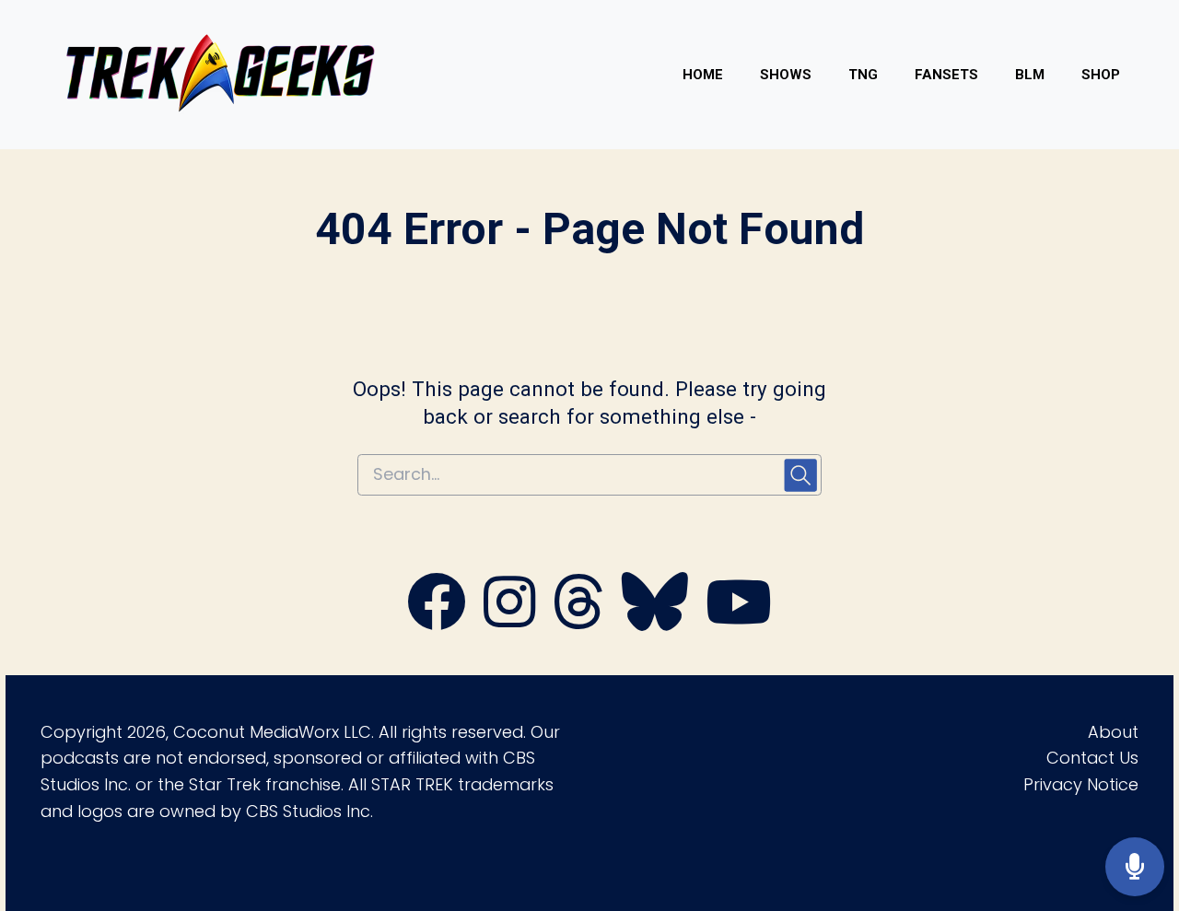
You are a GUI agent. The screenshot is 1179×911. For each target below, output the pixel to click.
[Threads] (578, 621)
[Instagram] (509, 621)
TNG (863, 74)
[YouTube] (739, 621)
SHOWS (785, 74)
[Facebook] (436, 621)
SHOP (1100, 74)
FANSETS (946, 74)
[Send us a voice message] (1135, 867)
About (1113, 731)
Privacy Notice (1080, 784)
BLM (1030, 74)
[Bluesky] (655, 621)
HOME (703, 74)
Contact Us (1092, 757)
